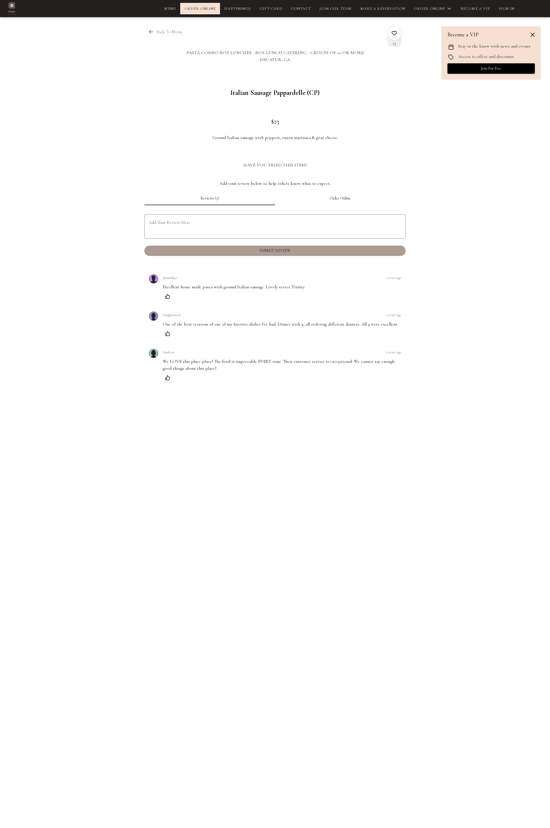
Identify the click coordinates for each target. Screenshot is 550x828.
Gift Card (271, 8)
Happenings (237, 8)
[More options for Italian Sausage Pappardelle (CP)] (394, 33)
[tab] (209, 198)
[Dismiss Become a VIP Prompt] (532, 34)
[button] (433, 8)
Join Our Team (335, 8)
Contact (301, 8)
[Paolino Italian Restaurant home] (30, 8)
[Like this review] (169, 296)
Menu (170, 8)
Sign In (506, 8)
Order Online (200, 8)
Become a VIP (475, 8)
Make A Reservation (382, 8)
